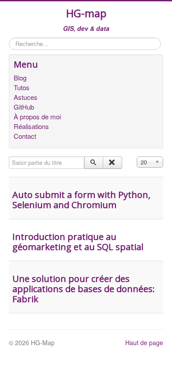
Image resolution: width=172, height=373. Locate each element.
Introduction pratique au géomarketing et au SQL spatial (77, 242)
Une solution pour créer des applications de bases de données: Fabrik (83, 289)
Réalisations (31, 126)
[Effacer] (112, 162)
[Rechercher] (93, 162)
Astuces (25, 97)
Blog (20, 78)
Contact (25, 136)
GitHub (24, 107)
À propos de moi (37, 117)
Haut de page (144, 342)
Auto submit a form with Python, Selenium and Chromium (81, 200)
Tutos (22, 87)
